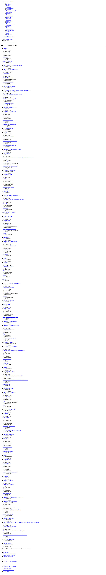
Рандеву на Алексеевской (9, 124)
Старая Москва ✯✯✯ (8, 287)
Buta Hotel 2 (6, 413)
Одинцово (8, 25)
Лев (4, 405)
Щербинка (9, 34)
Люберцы (8, 20)
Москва (12, 1)
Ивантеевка (9, 13)
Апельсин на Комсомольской (10, 166)
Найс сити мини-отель (9, 371)
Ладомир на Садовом (8, 182)
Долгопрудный (10, 8)
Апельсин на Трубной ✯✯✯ (10, 107)
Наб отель (5, 312)
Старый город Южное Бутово (10, 317)
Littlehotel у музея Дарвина (10, 526)
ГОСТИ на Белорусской (9, 409)
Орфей (5, 455)
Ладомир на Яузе (7, 174)
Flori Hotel (5, 254)
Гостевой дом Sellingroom (9, 145)
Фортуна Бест (6, 115)
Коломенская (6, 220)
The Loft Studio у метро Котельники (12, 430)
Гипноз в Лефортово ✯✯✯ (10, 501)
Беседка (5, 48)
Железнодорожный (11, 10)
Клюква (5, 296)
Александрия (6, 468)
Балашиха (8, 4)
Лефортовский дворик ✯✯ (10, 141)
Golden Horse (6, 304)
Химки (8, 31)
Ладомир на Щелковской (9, 245)
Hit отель (5, 57)
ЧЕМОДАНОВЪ (7, 216)
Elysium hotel (6, 52)
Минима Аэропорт (8, 120)
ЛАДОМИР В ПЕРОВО (9, 212)
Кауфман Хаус (7, 493)
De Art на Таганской (8, 82)
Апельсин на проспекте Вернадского (12, 94)
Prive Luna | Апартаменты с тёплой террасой (14, 530)
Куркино (8, 18)
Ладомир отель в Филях (9, 170)
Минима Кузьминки (8, 128)
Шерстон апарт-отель (8, 388)
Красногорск (9, 16)
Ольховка (5, 191)
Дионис (5, 132)
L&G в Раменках (7, 224)
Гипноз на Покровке (8, 484)
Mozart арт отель (7, 396)
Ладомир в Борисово (8, 187)
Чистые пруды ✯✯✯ (8, 103)
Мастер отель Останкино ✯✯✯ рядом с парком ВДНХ (16, 90)
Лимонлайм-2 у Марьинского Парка (12, 510)
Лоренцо (5, 208)
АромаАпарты (7, 401)
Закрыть (3, 573)
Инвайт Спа (6, 203)
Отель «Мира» (7, 162)
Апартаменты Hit (7, 61)
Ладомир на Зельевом (8, 291)
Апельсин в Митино (8, 136)
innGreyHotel (6, 250)
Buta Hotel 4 (6, 476)
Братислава (6, 262)
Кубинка (8, 17)
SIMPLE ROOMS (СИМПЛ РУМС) (12, 283)
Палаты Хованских (8, 451)
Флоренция (6, 438)
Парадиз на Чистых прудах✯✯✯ (11, 195)
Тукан (4, 178)
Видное (8, 5)
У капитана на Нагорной (9, 338)
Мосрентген (9, 21)
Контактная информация (9, 553)
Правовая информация (9, 555)
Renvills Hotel (6, 308)
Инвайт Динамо (7, 543)
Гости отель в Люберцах (9, 392)
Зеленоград (9, 12)
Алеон (5, 367)
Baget (4, 233)
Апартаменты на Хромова (9, 229)
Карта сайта (6, 571)
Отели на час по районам (9, 566)
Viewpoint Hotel (7, 270)
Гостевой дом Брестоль (9, 426)
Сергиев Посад (10, 29)
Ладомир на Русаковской (9, 111)
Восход (5, 354)
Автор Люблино (7, 447)
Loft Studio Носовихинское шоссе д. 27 (12, 375)
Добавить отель (11, 36)
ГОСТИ (5, 505)
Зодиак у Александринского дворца (12, 149)
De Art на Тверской (8, 480)
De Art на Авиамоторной (9, 98)
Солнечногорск (10, 30)
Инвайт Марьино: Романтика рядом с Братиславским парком (18, 157)
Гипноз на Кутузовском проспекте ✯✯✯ (13, 497)
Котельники (9, 14)
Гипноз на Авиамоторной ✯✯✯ (11, 325)
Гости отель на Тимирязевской (11, 69)
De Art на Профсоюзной (9, 86)
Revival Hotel (6, 73)
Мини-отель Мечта (8, 514)
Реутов (8, 27)
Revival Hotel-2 (7, 459)
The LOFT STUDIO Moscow (10, 346)
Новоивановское (10, 23)
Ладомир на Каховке (8, 342)
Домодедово (9, 9)
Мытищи (8, 22)
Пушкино (8, 26)
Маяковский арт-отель (8, 300)
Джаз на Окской (7, 359)
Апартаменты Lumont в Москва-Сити (12, 65)
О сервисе (5, 552)
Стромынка (6, 237)
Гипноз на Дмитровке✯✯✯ (10, 321)
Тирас (4, 275)
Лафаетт (5, 279)
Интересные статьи (8, 556)
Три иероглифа (7, 153)
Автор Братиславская (8, 421)
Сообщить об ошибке (8, 570)
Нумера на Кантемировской (10, 241)
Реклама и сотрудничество (10, 561)
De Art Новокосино (8, 77)
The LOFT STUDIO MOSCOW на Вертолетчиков (15, 380)
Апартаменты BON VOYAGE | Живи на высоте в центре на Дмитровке (21, 522)
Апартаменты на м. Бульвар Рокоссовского (14, 350)
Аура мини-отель (7, 442)
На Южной (6, 417)
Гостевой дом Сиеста (8, 434)
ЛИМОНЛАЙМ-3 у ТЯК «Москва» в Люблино (15, 535)
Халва (4, 258)
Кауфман (5, 488)
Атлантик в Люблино (8, 266)
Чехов (7, 33)
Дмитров (8, 7)
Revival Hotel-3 (7, 463)
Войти (5, 36)
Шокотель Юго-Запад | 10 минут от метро (13, 199)
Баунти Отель (6, 384)
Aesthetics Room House (8, 329)
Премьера (5, 334)
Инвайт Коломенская (8, 518)
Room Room (6, 363)
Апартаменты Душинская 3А (10, 472)
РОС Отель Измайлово (9, 539)
